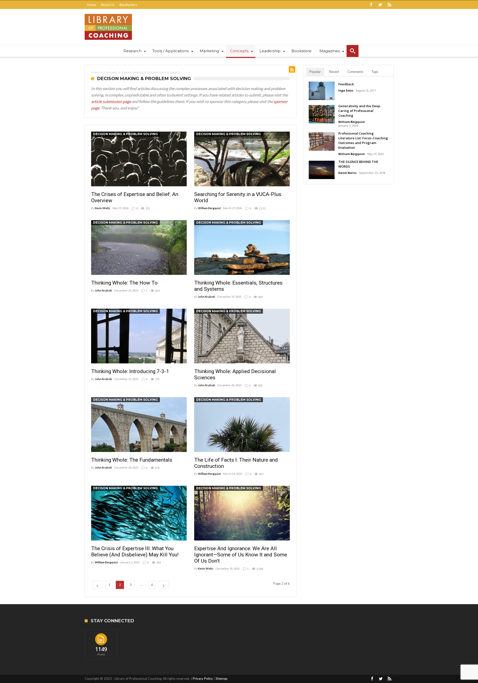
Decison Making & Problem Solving (125, 134)
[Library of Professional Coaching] (108, 13)
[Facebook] (371, 5)
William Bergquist (209, 208)
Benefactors (128, 5)
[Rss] (389, 5)
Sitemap (222, 679)
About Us (108, 5)
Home (91, 5)
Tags (374, 72)
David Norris (347, 173)
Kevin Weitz (102, 208)
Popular (315, 72)
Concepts (111, 72)
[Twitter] (380, 5)
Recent (334, 72)
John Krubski (103, 290)
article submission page (111, 101)
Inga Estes (345, 90)
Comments (355, 72)
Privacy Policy (203, 679)
